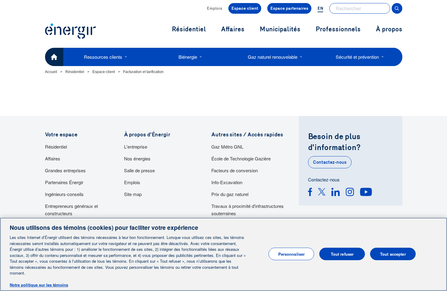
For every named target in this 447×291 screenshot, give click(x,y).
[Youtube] (366, 193)
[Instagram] (350, 193)
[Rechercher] (397, 8)
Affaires (52, 158)
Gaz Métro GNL (227, 146)
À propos (389, 29)
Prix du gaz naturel (229, 194)
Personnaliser (291, 254)
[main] (223, 254)
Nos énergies (137, 158)
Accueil (51, 72)
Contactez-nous (330, 162)
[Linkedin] (335, 193)
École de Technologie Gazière (241, 158)
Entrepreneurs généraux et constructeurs (71, 209)
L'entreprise (135, 146)
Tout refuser (342, 254)
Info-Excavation (226, 182)
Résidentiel (74, 72)
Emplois (214, 8)
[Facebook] (310, 193)
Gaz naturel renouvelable (272, 57)
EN (320, 8)
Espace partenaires (289, 8)
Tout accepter (393, 254)
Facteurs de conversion (234, 170)
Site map (133, 194)
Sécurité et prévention (357, 57)
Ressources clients (103, 57)
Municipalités (280, 29)
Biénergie (187, 57)
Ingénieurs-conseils (64, 194)
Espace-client (103, 72)
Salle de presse (139, 170)
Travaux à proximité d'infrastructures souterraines (247, 209)
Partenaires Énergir (64, 182)
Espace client (244, 8)
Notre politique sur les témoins (39, 285)
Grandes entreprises (65, 170)
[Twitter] (321, 193)
